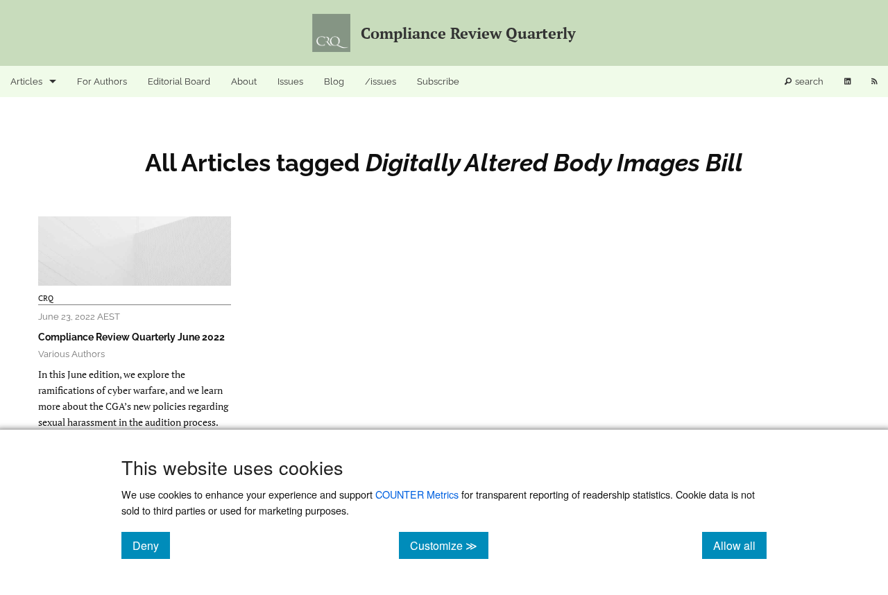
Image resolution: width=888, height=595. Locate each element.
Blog (334, 81)
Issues (290, 81)
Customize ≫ (449, 545)
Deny (151, 545)
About (244, 81)
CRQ (45, 298)
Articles (26, 81)
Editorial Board (179, 81)
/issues (380, 81)
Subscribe (438, 81)
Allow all (740, 545)
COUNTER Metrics (417, 494)
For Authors (102, 81)
